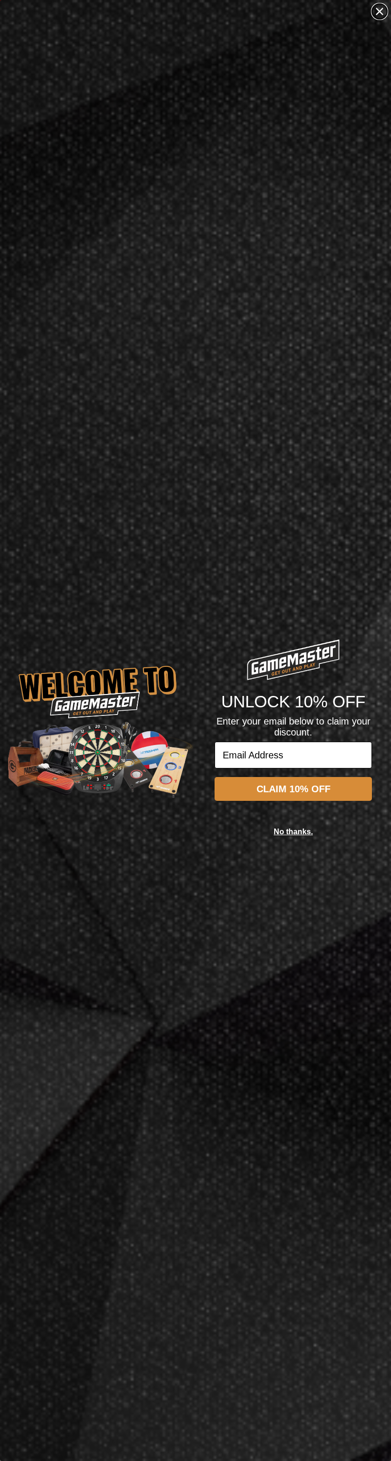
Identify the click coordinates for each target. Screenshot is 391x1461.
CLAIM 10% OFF (293, 789)
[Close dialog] (379, 11)
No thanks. (293, 832)
